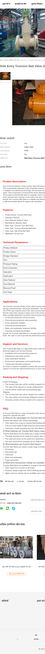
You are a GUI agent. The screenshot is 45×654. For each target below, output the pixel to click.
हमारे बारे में (6, 4)
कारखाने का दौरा (20, 4)
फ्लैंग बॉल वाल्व (9, 481)
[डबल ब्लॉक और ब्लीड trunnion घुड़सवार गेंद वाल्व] (16, 547)
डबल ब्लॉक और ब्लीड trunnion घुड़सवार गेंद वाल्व (16, 567)
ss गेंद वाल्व (20, 481)
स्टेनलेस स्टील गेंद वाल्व (34, 481)
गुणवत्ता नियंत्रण (36, 4)
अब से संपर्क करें (18, 574)
